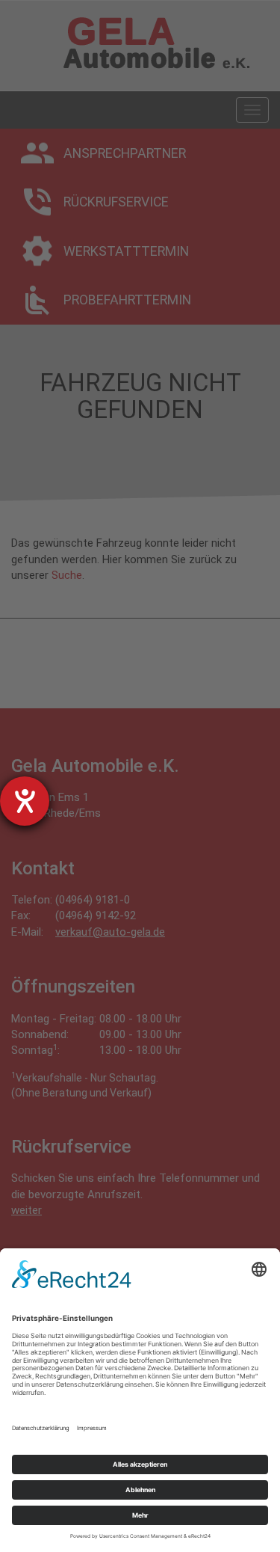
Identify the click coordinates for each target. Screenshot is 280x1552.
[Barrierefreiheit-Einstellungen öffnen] (24, 801)
